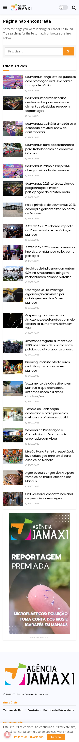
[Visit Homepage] (21, 7)
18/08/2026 (33, 261)
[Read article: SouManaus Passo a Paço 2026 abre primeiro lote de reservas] (13, 171)
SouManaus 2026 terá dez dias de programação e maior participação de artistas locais (49, 187)
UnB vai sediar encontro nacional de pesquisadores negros (49, 496)
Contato (33, 710)
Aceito (56, 737)
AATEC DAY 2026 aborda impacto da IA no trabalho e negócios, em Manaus (49, 230)
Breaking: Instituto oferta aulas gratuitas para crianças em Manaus (47, 366)
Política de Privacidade (58, 710)
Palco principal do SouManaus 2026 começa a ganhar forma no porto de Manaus (50, 209)
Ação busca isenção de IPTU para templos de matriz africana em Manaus (49, 476)
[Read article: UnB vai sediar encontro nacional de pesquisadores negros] (13, 499)
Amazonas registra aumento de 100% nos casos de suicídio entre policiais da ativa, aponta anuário (49, 345)
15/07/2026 (33, 465)
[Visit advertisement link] (39, 573)
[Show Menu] (5, 7)
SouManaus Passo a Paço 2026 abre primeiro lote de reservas (47, 168)
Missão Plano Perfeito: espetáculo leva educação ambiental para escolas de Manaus (50, 455)
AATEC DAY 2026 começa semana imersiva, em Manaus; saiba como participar (50, 251)
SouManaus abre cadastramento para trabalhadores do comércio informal (49, 149)
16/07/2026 (33, 401)
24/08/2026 (33, 175)
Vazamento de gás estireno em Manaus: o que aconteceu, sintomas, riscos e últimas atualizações (48, 389)
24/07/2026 (33, 333)
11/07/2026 (33, 503)
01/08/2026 (33, 282)
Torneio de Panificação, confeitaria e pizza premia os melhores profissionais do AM (46, 413)
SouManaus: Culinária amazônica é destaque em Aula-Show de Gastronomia (50, 127)
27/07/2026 (33, 307)
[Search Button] (74, 7)
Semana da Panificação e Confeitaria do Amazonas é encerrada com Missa (45, 434)
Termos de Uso (13, 710)
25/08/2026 (33, 158)
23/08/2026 (33, 218)
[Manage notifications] (7, 735)
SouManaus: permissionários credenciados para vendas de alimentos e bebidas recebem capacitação (47, 104)
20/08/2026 (33, 239)
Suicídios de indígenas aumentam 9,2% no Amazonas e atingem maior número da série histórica (50, 272)
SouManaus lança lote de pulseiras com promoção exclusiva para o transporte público (50, 81)
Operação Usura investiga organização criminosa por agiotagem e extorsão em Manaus (44, 296)
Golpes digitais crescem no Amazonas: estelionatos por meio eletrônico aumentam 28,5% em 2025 (50, 321)
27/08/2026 (33, 90)
